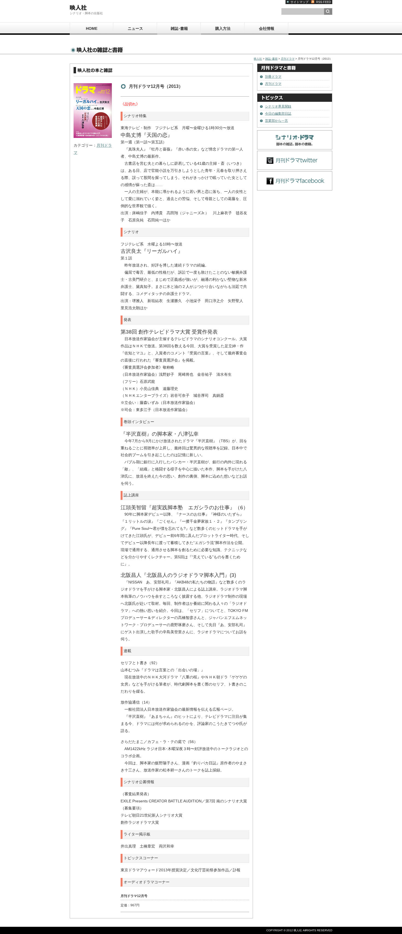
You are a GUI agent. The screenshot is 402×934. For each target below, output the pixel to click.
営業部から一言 (276, 121)
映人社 (258, 58)
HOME (91, 28)
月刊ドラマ (288, 58)
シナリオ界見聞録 (278, 106)
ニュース (135, 28)
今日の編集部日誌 (278, 113)
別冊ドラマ (273, 77)
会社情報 (266, 28)
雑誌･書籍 (179, 28)
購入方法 (223, 28)
